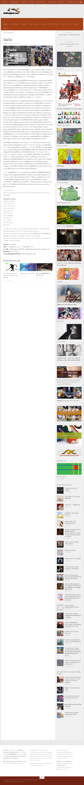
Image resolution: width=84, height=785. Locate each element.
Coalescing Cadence (63, 125)
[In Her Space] (69, 331)
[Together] (69, 274)
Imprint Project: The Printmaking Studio (70, 522)
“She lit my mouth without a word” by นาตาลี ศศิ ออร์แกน (73, 640)
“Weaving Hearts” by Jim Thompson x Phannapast (72, 567)
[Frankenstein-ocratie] (69, 193)
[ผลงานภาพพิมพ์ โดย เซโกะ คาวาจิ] (44, 267)
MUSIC (43, 24)
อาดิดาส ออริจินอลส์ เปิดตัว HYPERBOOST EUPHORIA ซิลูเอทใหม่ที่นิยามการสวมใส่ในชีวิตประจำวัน (73, 586)
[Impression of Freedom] (28, 267)
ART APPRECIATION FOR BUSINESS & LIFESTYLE (72, 697)
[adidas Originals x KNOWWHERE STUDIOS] (60, 607)
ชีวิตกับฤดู (60, 166)
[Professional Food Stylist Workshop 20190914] (60, 715)
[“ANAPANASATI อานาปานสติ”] (60, 561)
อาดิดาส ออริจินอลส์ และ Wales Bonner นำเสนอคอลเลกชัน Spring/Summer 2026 (73, 624)
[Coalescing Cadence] (69, 117)
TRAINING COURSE (73, 2)
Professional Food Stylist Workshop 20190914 (72, 713)
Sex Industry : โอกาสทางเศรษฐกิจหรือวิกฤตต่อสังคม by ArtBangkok (73, 615)
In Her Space (61, 341)
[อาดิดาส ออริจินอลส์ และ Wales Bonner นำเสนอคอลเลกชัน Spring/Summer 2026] (60, 625)
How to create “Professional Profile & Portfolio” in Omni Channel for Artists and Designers (68, 382)
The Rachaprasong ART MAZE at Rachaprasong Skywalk (10, 275)
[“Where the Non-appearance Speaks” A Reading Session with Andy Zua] (60, 662)
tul (6, 43)
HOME (4, 2)
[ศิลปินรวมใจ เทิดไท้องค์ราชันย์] (69, 294)
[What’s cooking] (69, 136)
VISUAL (5, 24)
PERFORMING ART (53, 24)
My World (60, 69)
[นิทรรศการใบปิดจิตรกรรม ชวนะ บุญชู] (69, 89)
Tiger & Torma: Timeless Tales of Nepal (72, 542)
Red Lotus (60, 321)
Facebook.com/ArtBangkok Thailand (13, 763)
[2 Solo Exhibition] (69, 175)
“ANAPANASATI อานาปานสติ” (73, 558)
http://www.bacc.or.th (29, 254)
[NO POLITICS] (69, 469)
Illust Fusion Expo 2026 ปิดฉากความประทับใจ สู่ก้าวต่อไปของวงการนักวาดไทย (73, 576)
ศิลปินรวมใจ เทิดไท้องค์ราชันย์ (67, 304)
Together (60, 282)
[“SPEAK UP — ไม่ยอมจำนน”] (60, 507)
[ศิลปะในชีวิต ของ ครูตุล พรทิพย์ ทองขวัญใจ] (60, 706)
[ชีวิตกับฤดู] (69, 156)
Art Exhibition (8, 33)
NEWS (31, 2)
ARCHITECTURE (66, 24)
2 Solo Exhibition (62, 182)
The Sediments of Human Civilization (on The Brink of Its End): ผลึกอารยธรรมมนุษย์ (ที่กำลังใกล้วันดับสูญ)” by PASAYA (73, 651)
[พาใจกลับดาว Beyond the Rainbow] (60, 515)
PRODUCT (76, 24)
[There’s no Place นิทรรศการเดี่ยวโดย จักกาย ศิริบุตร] (69, 255)
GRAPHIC (6, 28)
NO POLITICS (61, 477)
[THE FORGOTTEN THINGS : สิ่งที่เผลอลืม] (60, 498)
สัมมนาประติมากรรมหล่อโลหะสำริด (68, 246)
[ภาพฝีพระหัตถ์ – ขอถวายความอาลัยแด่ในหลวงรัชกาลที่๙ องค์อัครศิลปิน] (69, 350)
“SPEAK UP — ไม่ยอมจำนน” (72, 505)
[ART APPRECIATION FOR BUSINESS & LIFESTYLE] (60, 698)
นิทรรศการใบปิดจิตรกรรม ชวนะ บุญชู (69, 109)
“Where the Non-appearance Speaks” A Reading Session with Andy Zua (73, 662)
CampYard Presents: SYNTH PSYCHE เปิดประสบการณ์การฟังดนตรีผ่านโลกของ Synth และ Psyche (73, 597)
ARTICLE (61, 2)
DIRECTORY (51, 2)
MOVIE (37, 24)
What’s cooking (62, 146)
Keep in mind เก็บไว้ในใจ (65, 226)
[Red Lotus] (69, 313)
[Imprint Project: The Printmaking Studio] (60, 523)
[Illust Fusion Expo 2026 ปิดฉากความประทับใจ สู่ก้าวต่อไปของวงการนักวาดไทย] (60, 577)
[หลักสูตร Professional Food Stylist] (69, 393)
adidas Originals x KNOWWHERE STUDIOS (72, 606)
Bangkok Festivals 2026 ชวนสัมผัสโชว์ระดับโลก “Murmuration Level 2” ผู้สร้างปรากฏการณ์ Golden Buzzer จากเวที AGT (73, 533)
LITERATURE (14, 24)
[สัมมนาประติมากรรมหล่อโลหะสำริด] (69, 237)
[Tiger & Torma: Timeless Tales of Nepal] (60, 544)
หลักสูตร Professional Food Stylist (68, 401)
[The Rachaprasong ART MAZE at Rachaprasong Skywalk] (11, 267)
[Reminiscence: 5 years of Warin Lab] (60, 634)
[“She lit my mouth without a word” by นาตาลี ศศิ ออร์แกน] (60, 642)
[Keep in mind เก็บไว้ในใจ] (69, 215)
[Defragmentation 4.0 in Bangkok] (60, 490)
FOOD (30, 24)
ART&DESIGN (14, 2)
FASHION (23, 24)
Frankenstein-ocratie (64, 203)
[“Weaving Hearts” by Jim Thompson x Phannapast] (60, 569)
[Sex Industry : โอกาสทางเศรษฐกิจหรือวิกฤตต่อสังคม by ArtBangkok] (60, 616)
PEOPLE (23, 2)
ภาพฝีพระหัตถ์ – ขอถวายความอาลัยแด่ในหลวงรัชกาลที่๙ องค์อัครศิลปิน (68, 359)
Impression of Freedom (27, 273)
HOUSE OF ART (40, 2)
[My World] (69, 59)
